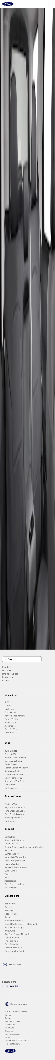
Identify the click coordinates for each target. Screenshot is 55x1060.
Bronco (6, 670)
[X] (7, 986)
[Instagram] (16, 986)
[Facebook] (3, 986)
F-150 (5, 680)
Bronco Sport (10, 673)
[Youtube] (12, 986)
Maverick (7, 677)
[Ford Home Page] (10, 1052)
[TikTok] (20, 986)
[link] (8, 1015)
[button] (16, 1003)
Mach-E (6, 667)
